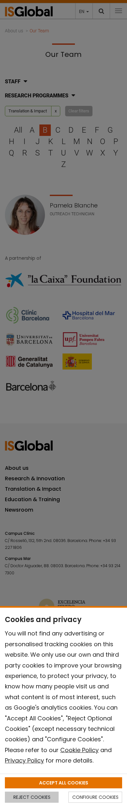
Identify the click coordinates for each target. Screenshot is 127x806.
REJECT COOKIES (31, 797)
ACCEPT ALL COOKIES (63, 783)
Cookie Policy (79, 750)
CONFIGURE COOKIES (95, 797)
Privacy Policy (24, 760)
